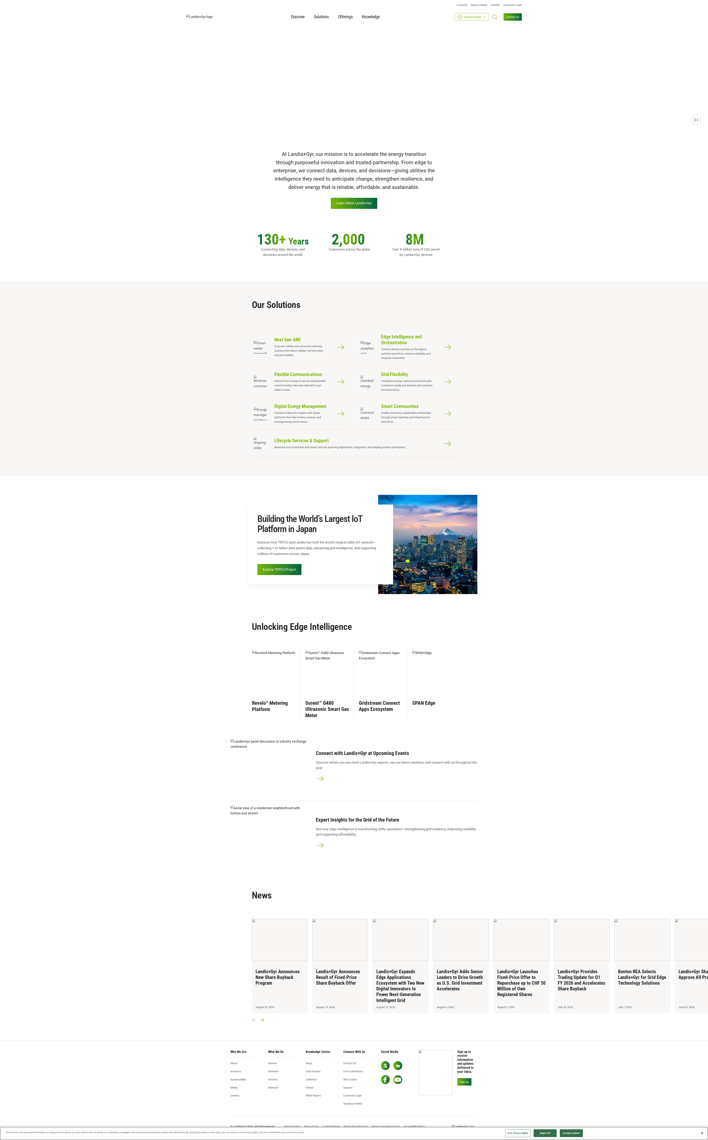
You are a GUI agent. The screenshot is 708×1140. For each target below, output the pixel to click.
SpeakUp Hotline (352, 1103)
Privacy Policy (292, 1126)
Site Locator (350, 1079)
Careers (495, 5)
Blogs (309, 1063)
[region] (354, 1133)
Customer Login (513, 5)
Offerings (345, 16)
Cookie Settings (331, 1126)
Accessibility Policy (414, 1126)
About (233, 1063)
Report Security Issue (356, 1126)
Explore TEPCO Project (279, 569)
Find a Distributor (353, 1071)
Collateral (311, 1079)
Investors (462, 5)
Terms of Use (311, 1126)
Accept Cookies (571, 1133)
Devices (272, 1063)
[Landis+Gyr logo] (201, 17)
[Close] (702, 1133)
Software (273, 1071)
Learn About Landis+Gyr (354, 203)
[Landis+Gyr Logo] (465, 1127)
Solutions (321, 16)
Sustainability (238, 1079)
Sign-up (464, 1081)
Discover (298, 16)
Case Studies (313, 1071)
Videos (309, 1087)
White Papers (313, 1095)
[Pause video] (696, 119)
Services (272, 1079)
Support (348, 1087)
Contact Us (512, 16)
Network (273, 1087)
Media (233, 1087)
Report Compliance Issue (386, 1126)
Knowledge (371, 16)
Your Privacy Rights (517, 1133)
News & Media (479, 5)
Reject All (545, 1133)
